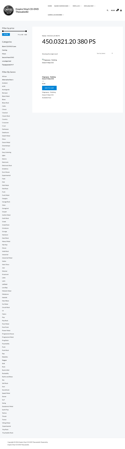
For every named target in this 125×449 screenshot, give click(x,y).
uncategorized (6, 61)
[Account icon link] (121, 10)
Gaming (4, 50)
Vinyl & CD (76, 6)
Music (4, 54)
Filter (6, 34)
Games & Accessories (55, 15)
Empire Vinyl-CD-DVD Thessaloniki (27, 10)
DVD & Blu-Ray (89, 6)
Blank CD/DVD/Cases (61, 6)
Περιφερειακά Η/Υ (8, 65)
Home (50, 6)
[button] (69, 6)
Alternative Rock (7, 79)
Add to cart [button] (49, 88)
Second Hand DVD (8, 57)
